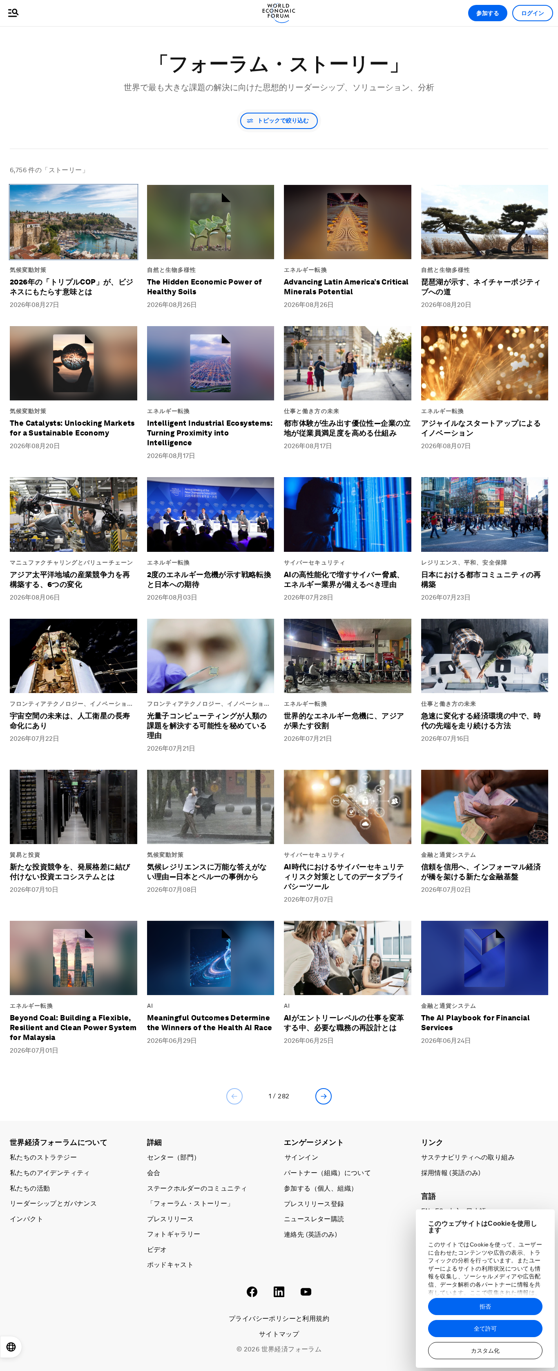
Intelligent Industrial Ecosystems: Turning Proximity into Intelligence (210, 433)
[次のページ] (323, 1096)
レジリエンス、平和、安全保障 (464, 562)
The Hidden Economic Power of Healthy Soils (204, 287)
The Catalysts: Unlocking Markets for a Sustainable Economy (72, 428)
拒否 (485, 1306)
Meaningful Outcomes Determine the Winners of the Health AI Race (209, 1022)
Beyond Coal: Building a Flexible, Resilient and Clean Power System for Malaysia (73, 1027)
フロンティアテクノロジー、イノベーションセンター (71, 704)
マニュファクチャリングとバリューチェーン (71, 562)
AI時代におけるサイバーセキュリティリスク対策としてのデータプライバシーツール (344, 876)
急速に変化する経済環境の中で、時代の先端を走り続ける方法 (481, 720)
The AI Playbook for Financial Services (475, 1022)
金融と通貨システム (449, 854)
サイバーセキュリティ (315, 562)
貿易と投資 (25, 854)
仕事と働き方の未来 (311, 411)
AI (150, 1005)
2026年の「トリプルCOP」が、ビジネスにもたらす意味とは (72, 287)
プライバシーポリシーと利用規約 (279, 1318)
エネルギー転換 (305, 270)
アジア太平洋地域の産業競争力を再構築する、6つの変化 (70, 579)
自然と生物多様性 (171, 270)
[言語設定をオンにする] (11, 1347)
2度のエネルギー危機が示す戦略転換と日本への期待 (209, 579)
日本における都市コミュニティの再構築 (481, 579)
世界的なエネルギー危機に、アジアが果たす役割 (344, 720)
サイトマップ (279, 1334)
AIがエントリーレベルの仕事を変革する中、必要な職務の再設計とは (344, 1022)
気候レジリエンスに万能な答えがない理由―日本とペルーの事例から (207, 871)
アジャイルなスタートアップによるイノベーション (481, 428)
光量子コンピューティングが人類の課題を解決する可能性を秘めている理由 (207, 725)
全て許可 (485, 1328)
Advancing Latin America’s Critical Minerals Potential (346, 287)
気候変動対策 (28, 270)
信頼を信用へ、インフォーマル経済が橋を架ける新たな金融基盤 (481, 871)
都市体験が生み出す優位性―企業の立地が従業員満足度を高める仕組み (347, 428)
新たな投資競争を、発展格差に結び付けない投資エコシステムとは (70, 871)
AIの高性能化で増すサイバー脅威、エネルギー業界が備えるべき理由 (344, 579)
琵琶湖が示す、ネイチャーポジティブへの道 (481, 287)
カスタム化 (485, 1350)
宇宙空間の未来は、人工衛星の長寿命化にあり (70, 720)
